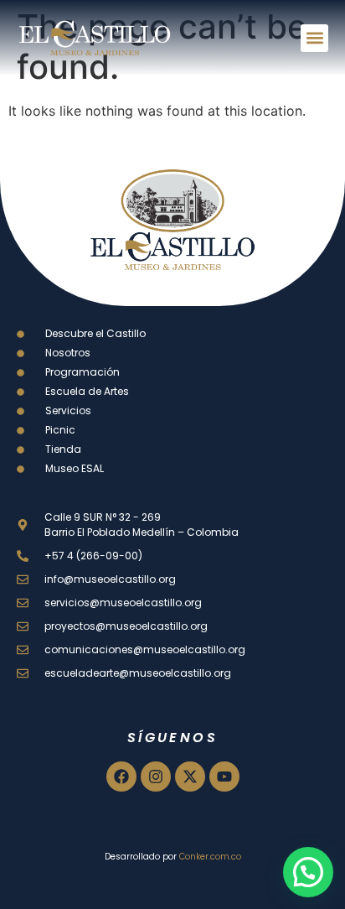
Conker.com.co (210, 856)
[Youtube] (224, 776)
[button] (314, 38)
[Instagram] (156, 776)
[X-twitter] (190, 776)
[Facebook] (121, 776)
